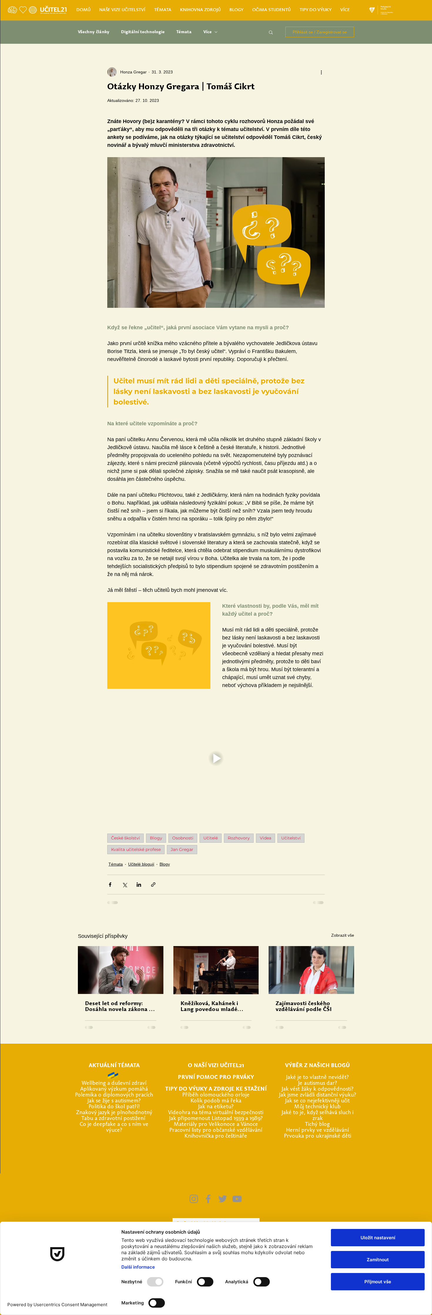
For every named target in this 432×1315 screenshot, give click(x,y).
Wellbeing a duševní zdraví (114, 1083)
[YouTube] (237, 1199)
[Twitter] (222, 1199)
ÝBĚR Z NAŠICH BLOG (317, 1066)
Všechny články (93, 32)
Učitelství (291, 838)
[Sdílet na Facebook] (110, 884)
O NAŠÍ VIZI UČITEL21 (216, 1066)
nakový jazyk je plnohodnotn (114, 1113)
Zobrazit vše (342, 935)
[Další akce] (321, 71)
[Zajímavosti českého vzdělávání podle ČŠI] (311, 970)
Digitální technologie (143, 32)
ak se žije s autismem (113, 1101)
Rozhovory (239, 838)
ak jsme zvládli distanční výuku (317, 1095)
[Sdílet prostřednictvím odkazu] (153, 884)
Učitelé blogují (141, 864)
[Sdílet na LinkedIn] (139, 884)
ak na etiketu (215, 1107)
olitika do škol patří (114, 1107)
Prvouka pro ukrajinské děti (317, 1136)
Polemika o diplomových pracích (114, 1095)
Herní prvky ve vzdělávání (317, 1130)
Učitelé (210, 838)
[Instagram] (194, 1199)
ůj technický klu (318, 1107)
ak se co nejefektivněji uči (317, 1101)
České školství (125, 838)
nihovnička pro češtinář (216, 1136)
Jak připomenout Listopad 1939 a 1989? (216, 1118)
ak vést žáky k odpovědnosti (317, 1089)
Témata (184, 32)
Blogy (156, 838)
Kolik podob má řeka (215, 1101)
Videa (265, 838)
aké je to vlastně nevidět (316, 1077)
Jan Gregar (182, 849)
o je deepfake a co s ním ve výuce (115, 1127)
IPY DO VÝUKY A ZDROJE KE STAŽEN (216, 1089)
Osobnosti (182, 838)
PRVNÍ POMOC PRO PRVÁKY (216, 1077)
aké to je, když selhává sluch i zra (318, 1115)
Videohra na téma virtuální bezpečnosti (215, 1113)
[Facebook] (208, 1199)
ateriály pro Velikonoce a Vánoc (217, 1124)
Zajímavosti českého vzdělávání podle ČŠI (303, 1006)
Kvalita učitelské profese (136, 849)
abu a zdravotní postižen (114, 1118)
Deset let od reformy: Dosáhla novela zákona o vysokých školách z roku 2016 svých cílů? (119, 1007)
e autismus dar (317, 1083)
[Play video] (216, 758)
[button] (271, 32)
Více (207, 32)
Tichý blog (317, 1124)
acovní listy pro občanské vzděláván (218, 1130)
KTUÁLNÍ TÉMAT (114, 1066)
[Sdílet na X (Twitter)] (124, 884)
